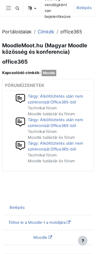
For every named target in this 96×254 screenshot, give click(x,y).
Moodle (49, 73)
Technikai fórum (42, 108)
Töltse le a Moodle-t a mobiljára (37, 222)
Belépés (84, 7)
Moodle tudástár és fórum (51, 113)
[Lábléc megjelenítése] (82, 240)
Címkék (46, 31)
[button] (17, 8)
